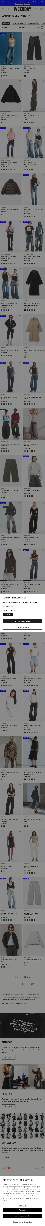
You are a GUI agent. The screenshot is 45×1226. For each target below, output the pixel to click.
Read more (22, 1205)
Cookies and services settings (22, 1222)
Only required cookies (22, 1216)
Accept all (22, 1210)
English (8, 614)
